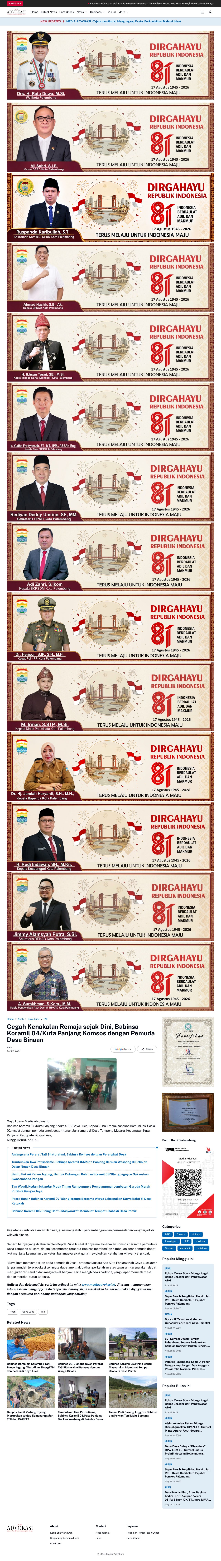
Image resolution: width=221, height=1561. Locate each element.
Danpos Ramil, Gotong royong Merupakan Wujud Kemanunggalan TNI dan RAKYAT (30, 1416)
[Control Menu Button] (202, 12)
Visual (112, 12)
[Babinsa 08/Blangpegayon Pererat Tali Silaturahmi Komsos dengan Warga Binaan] (82, 1344)
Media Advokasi (115, 1554)
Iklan (98, 1538)
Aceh (13, 1311)
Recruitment (133, 1538)
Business (96, 12)
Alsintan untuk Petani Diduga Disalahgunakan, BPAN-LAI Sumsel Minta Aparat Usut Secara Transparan (188, 1427)
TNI (43, 1311)
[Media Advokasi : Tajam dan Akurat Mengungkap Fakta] (16, 12)
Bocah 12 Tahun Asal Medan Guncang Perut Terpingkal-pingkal (187, 1321)
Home (34, 12)
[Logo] (20, 1528)
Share (149, 1049)
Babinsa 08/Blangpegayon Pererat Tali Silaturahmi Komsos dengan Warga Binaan (80, 1367)
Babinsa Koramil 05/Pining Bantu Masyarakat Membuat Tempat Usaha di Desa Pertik (74, 1211)
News (80, 12)
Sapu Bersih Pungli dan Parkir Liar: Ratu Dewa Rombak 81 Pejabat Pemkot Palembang (187, 1300)
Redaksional (102, 1532)
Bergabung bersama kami (64, 1538)
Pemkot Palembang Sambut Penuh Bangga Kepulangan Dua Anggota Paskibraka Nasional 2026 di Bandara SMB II (187, 1365)
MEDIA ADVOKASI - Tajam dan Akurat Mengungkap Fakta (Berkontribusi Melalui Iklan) (123, 21)
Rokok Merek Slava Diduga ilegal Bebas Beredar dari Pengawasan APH (186, 1277)
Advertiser (55, 1543)
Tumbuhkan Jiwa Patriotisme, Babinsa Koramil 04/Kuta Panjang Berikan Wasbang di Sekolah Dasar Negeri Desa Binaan (79, 1164)
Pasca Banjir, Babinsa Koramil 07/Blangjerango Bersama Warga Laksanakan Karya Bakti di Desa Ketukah (81, 1201)
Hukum (168, 1291)
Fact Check (66, 12)
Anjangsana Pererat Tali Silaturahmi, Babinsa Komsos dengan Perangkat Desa (69, 1154)
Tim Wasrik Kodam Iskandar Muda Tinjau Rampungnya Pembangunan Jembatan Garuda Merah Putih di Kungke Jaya (81, 1189)
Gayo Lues (28, 1311)
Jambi (168, 1268)
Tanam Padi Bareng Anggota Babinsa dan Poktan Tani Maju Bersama (133, 1414)
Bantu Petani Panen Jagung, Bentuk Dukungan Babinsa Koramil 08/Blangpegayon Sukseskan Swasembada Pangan (80, 1176)
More (121, 12)
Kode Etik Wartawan (61, 1532)
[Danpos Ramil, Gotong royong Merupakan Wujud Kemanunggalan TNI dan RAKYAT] (31, 1392)
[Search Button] (210, 12)
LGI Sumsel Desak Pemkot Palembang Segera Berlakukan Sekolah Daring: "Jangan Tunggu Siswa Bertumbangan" (186, 1342)
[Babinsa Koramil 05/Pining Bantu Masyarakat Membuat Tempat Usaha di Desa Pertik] (133, 1344)
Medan (168, 1314)
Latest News (49, 12)
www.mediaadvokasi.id (98, 1284)
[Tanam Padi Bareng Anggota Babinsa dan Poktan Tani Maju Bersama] (133, 1392)
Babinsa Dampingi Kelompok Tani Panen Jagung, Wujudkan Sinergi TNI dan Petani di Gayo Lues (31, 1367)
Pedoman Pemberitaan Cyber (143, 1532)
